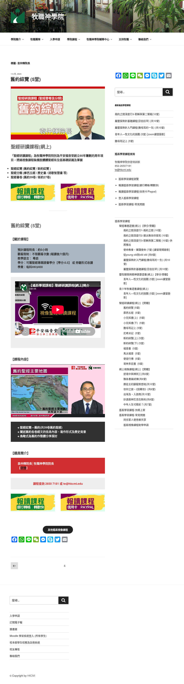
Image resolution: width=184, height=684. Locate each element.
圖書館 (13, 629)
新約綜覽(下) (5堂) (133, 343)
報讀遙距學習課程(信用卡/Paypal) (138, 191)
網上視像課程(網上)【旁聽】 (135, 369)
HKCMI (31, 675)
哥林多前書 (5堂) (133, 363)
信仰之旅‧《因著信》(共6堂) (139, 389)
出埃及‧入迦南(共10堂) (137, 394)
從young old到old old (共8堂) (139, 254)
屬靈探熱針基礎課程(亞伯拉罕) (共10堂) (137, 121)
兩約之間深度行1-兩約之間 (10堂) (142, 230)
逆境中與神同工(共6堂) (136, 374)
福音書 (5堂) (130, 348)
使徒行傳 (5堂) (132, 358)
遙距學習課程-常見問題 (132, 204)
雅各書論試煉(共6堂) (135, 379)
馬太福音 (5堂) (132, 353)
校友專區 (15, 649)
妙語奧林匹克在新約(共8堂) (138, 399)
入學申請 (55, 39)
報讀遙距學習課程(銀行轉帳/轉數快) (139, 185)
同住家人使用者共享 (134, 419)
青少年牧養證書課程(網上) (134, 288)
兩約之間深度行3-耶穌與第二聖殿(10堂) (137, 114)
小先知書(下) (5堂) (134, 323)
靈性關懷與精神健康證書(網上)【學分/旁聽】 (144, 274)
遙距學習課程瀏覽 (129, 179)
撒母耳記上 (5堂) (124, 141)
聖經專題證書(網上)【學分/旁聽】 (138, 225)
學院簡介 (16, 39)
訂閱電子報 (16, 622)
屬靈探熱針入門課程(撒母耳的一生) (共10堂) (140, 127)
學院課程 (72, 39)
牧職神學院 (48, 16)
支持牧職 (124, 39)
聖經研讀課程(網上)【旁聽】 (135, 303)
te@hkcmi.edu (123, 169)
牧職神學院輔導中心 (98, 39)
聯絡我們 (143, 39)
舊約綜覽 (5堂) (25, 79)
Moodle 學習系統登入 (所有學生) (28, 636)
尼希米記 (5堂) (132, 333)
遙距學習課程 (122, 221)
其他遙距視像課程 (58, 529)
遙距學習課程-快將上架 (132, 410)
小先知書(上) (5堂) (134, 317)
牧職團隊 (35, 39)
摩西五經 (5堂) (132, 312)
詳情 (23, 468)
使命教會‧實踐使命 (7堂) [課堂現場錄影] (146, 249)
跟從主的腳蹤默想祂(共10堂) (139, 384)
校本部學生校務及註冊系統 (25, 642)
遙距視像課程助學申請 (136, 425)
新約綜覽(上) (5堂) (133, 338)
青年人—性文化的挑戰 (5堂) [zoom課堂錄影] (140, 134)
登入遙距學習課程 (129, 198)
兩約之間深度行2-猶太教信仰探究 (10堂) (146, 235)
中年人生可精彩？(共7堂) (137, 404)
